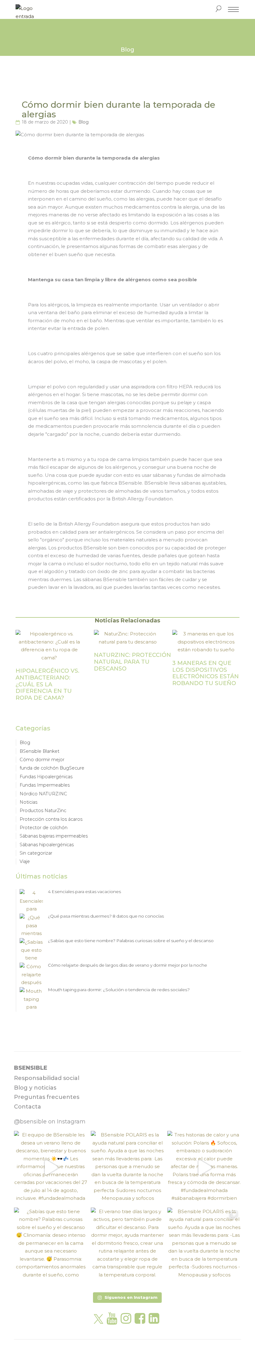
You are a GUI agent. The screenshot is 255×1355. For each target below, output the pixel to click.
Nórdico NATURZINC (43, 794)
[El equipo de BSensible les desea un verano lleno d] (51, 1167)
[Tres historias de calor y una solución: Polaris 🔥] (204, 1167)
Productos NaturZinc (43, 810)
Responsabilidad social (46, 1078)
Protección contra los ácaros (51, 819)
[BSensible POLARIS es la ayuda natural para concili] (128, 1167)
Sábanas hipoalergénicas (47, 844)
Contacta (27, 1106)
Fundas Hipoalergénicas (46, 776)
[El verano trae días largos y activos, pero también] (128, 1244)
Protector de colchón (43, 827)
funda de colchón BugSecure (52, 768)
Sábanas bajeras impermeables (54, 836)
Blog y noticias (35, 1087)
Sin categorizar (36, 853)
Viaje (25, 861)
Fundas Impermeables (45, 785)
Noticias (28, 802)
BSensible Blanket (39, 751)
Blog (83, 122)
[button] (127, 1297)
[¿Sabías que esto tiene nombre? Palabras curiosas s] (51, 1244)
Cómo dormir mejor (42, 759)
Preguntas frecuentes (46, 1097)
